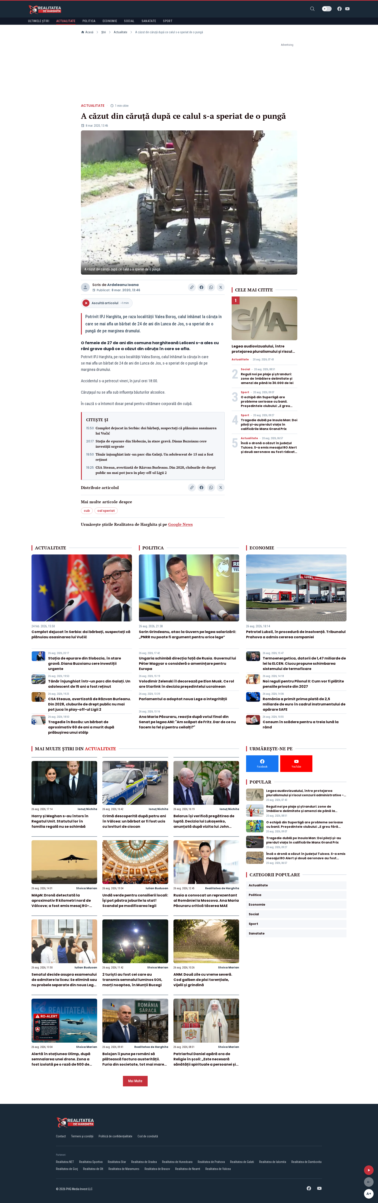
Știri (103, 32)
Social (245, 369)
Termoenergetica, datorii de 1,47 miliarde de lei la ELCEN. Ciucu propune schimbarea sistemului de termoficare (304, 663)
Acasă (89, 32)
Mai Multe (135, 1081)
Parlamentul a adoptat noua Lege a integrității (183, 698)
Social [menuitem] (129, 21)
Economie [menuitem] (110, 21)
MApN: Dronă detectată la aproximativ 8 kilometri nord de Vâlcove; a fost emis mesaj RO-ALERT (61, 903)
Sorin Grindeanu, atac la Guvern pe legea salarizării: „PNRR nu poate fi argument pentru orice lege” (187, 634)
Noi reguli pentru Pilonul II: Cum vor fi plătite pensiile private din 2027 (303, 684)
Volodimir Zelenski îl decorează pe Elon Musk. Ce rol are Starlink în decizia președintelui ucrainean (186, 684)
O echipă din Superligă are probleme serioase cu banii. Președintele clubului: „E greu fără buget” (265, 403)
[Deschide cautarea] (312, 8)
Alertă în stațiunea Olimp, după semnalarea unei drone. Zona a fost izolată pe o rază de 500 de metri (61, 1061)
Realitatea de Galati (242, 1162)
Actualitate (120, 32)
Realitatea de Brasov (157, 1169)
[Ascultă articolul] (369, 1170)
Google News (180, 524)
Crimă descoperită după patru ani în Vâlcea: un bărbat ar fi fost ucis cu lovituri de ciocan (134, 821)
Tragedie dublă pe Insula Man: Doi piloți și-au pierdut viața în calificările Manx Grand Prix (269, 424)
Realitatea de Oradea (144, 1162)
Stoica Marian (86, 888)
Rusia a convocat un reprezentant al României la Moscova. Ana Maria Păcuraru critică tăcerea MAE (206, 900)
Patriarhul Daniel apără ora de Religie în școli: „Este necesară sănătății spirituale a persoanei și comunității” (204, 1061)
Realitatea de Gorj (67, 1169)
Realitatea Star (117, 1162)
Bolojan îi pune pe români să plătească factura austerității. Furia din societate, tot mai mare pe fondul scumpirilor (133, 1061)
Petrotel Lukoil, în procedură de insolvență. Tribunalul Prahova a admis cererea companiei (296, 634)
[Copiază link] (192, 287)
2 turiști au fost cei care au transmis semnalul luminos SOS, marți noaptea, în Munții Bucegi (132, 979)
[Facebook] (339, 8)
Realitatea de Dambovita (306, 1162)
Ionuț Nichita (87, 809)
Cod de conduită (148, 1136)
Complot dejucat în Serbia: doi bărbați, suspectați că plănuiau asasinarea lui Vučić (156, 431)
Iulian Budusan (157, 888)
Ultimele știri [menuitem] (38, 21)
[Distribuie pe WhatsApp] (211, 287)
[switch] (327, 8)
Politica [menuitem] (89, 21)
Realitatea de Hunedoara (177, 1162)
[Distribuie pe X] (221, 287)
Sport (245, 392)
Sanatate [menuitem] (149, 21)
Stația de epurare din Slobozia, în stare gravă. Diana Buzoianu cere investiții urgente (151, 444)
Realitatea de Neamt (187, 1169)
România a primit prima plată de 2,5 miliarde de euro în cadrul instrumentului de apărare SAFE (304, 704)
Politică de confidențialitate (115, 1136)
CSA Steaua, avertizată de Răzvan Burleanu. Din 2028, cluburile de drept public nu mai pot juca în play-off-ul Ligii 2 (156, 470)
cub (87, 511)
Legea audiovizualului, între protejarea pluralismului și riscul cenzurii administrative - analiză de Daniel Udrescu (262, 354)
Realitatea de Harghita (222, 888)
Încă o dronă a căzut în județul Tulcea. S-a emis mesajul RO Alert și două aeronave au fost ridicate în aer (269, 449)
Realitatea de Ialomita (272, 1162)
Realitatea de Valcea (218, 1169)
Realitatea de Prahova (211, 1162)
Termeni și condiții (82, 1136)
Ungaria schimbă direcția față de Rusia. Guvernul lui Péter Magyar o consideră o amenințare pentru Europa (187, 663)
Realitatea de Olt (93, 1169)
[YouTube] (347, 8)
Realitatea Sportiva (91, 1162)
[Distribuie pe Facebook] (201, 287)
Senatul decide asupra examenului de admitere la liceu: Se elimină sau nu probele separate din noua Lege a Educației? (64, 982)
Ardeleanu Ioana (123, 284)
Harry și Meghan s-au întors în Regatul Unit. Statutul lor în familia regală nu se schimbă (60, 821)
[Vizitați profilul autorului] (85, 287)
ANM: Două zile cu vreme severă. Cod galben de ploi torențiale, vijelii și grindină (202, 979)
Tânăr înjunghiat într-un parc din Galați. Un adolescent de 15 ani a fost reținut (154, 457)
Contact (61, 1136)
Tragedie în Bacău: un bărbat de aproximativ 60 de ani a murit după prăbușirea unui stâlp (81, 727)
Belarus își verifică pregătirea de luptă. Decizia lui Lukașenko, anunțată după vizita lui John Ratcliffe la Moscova (203, 824)
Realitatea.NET (65, 1162)
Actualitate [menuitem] (65, 21)
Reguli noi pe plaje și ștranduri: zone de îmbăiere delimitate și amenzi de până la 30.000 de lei (267, 378)
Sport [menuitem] (167, 21)
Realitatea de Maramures (123, 1169)
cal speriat (106, 511)
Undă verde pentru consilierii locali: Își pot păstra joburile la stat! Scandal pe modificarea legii (135, 900)
